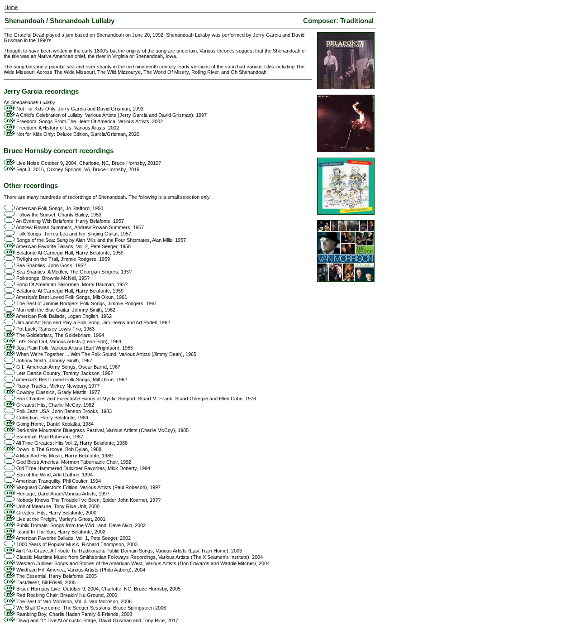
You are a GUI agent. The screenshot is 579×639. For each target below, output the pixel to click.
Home (11, 7)
